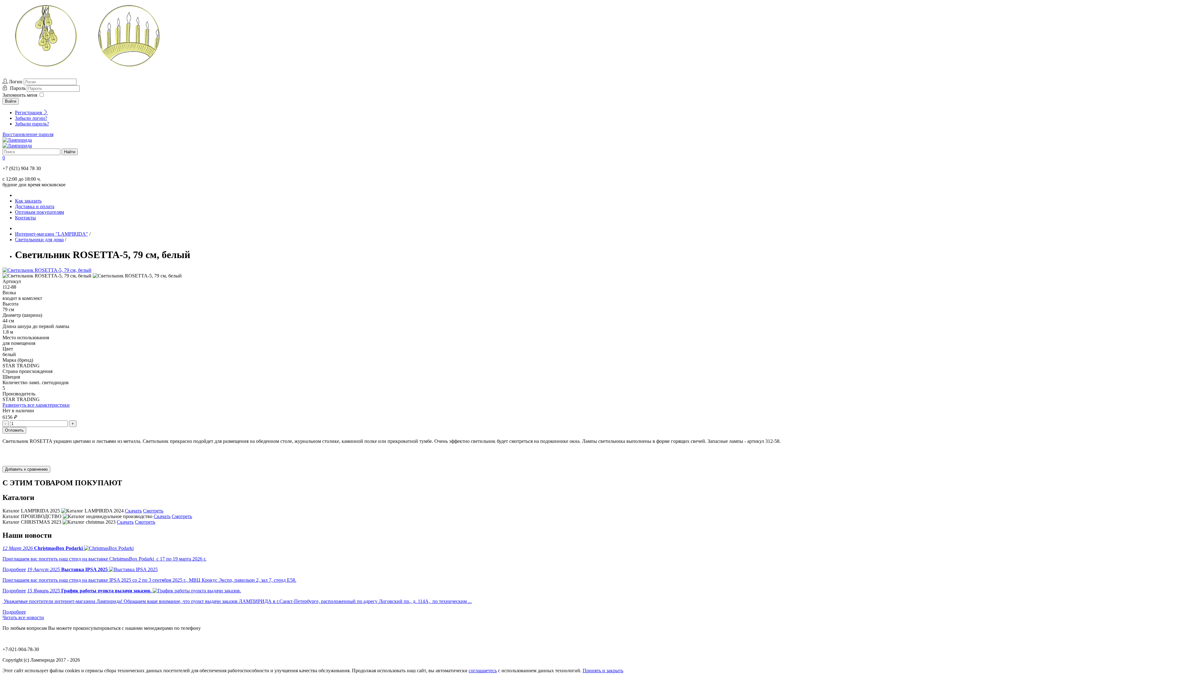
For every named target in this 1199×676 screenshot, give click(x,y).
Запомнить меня (19, 95)
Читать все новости (23, 617)
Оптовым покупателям (39, 212)
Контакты (25, 217)
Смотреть (153, 510)
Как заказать (28, 200)
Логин (15, 81)
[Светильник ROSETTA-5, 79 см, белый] (46, 270)
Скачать (133, 510)
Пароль (18, 88)
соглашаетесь (483, 670)
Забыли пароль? (32, 123)
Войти (10, 101)
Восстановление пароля (27, 134)
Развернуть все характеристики (36, 405)
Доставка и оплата (34, 206)
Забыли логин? (31, 118)
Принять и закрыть (603, 670)
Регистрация (29, 112)
